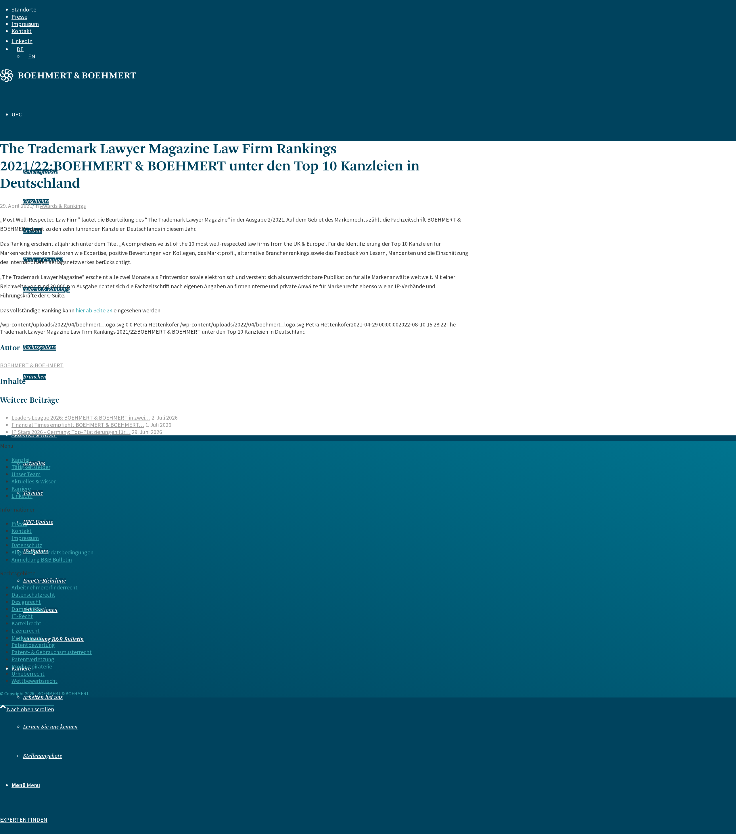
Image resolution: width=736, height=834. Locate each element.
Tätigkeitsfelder (31, 466)
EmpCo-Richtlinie (44, 581)
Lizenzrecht (26, 630)
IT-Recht (22, 616)
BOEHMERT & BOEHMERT (32, 365)
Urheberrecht (28, 673)
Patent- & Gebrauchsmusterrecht (52, 652)
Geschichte (36, 202)
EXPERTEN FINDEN (23, 819)
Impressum (25, 23)
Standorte (24, 9)
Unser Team (26, 474)
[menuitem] (342, 9)
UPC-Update (38, 522)
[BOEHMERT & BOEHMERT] (68, 79)
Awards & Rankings (63, 205)
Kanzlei (20, 459)
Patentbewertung (33, 644)
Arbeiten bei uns (43, 698)
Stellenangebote (42, 756)
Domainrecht (27, 608)
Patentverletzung (33, 659)
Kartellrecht (26, 623)
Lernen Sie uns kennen (50, 727)
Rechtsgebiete (39, 348)
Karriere (21, 488)
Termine (33, 493)
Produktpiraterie (32, 666)
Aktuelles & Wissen (34, 481)
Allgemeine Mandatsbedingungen (52, 552)
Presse (19, 16)
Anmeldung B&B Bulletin (53, 640)
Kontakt (22, 30)
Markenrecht (27, 637)
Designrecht (26, 601)
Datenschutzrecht (33, 594)
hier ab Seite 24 (94, 310)
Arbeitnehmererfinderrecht (45, 587)
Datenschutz (27, 545)
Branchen (34, 377)
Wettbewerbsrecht (34, 680)
